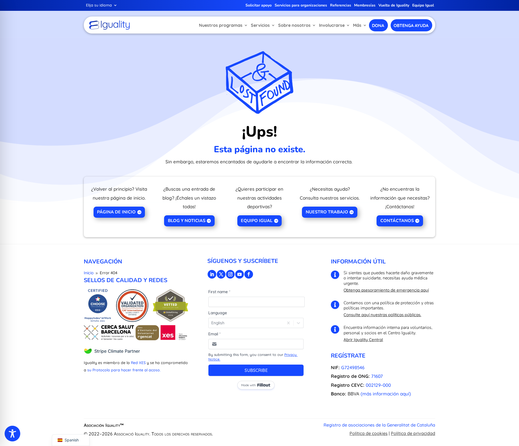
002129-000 (378, 385)
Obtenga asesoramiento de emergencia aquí (386, 290)
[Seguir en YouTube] (239, 274)
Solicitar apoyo (258, 6)
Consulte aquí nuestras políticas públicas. (382, 314)
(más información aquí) (386, 394)
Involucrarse (332, 25)
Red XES (138, 362)
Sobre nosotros (294, 25)
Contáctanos (397, 221)
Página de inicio (116, 212)
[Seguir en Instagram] (230, 274)
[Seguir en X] (221, 274)
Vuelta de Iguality (393, 6)
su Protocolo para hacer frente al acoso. (124, 370)
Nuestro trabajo (327, 212)
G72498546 (352, 367)
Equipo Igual (423, 6)
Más (357, 25)
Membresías (364, 6)
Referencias (340, 6)
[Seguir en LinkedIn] (212, 274)
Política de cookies (369, 433)
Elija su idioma (99, 5)
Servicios (260, 25)
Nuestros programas (220, 25)
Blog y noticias (186, 221)
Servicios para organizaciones (301, 6)
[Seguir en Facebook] (248, 274)
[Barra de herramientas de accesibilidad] (12, 433)
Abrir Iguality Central (363, 339)
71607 (377, 376)
